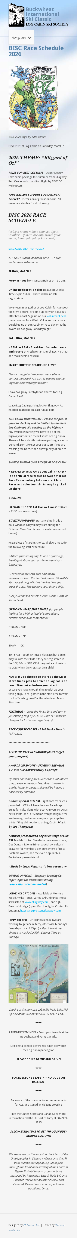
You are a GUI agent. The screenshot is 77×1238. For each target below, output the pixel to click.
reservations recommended (27, 884)
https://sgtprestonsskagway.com (40, 910)
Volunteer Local (56, 316)
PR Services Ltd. (31, 1225)
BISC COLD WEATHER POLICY (26, 248)
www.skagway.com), (37, 902)
